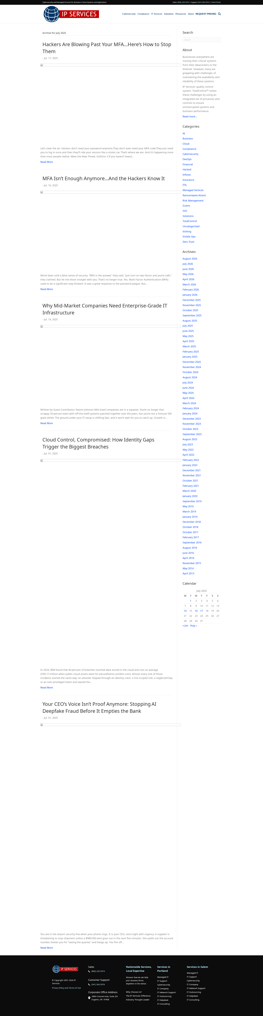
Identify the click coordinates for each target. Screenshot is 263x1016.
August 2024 (190, 377)
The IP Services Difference (138, 995)
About (191, 14)
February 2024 (191, 408)
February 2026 (191, 289)
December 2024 (192, 361)
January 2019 (190, 516)
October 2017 (190, 532)
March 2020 (189, 490)
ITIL (185, 185)
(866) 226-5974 (183, 2)
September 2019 (192, 501)
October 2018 (190, 527)
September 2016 (192, 542)
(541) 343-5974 (203, 2)
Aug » (193, 625)
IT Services (156, 14)
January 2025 (190, 356)
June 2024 (188, 387)
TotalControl (190, 221)
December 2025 (192, 300)
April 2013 (188, 573)
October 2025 (190, 310)
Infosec (187, 174)
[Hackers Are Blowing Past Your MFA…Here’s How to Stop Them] (110, 103)
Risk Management (193, 200)
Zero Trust (188, 241)
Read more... (190, 116)
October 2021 (190, 480)
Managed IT (162, 977)
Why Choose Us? (134, 992)
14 (185, 610)
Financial (188, 164)
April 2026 (188, 279)
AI (184, 133)
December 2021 (192, 470)
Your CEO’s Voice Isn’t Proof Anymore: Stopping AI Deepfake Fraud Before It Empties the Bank (99, 707)
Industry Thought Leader (137, 999)
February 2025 (191, 351)
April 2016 (188, 558)
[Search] (219, 14)
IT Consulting (163, 1003)
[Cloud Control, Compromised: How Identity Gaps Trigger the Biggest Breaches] (110, 561)
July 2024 (188, 382)
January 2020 (190, 496)
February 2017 (191, 537)
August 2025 (190, 320)
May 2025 (188, 336)
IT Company (163, 988)
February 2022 (191, 460)
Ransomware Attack (194, 195)
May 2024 (188, 392)
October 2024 (190, 372)
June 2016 (188, 552)
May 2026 (188, 274)
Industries (169, 14)
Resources (180, 14)
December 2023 (192, 418)
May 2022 (188, 449)
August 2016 (190, 547)
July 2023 (188, 444)
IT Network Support (166, 992)
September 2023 (192, 434)
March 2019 (189, 511)
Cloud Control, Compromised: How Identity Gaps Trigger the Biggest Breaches (98, 443)
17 (201, 610)
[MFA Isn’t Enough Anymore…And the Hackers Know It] (110, 230)
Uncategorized (191, 226)
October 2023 (190, 429)
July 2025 (188, 325)
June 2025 (188, 331)
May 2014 (188, 568)
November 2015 (192, 563)
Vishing (187, 231)
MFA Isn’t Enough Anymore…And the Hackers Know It (103, 178)
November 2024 (192, 367)
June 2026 (188, 269)
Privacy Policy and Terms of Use (66, 988)
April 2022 (188, 454)
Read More (46, 162)
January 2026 (190, 294)
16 (196, 610)
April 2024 (188, 398)
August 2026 (190, 258)
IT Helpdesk (162, 1000)
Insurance (188, 179)
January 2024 (190, 413)
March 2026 (189, 284)
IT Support (162, 980)
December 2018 (192, 521)
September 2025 (192, 315)
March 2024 (189, 403)
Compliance (143, 14)
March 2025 (189, 346)
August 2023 (190, 439)
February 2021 (191, 485)
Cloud (186, 143)
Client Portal (216, 2)
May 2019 (188, 506)
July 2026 (188, 263)
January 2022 (190, 465)
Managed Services (193, 190)
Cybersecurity (129, 14)
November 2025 (192, 305)
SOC (185, 210)
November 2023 (192, 423)
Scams (186, 205)
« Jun (185, 625)
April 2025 (188, 341)
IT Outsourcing (164, 996)
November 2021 (192, 475)
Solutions (188, 216)
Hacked (187, 169)
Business (188, 138)
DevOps (187, 159)
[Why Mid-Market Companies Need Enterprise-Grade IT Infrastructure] (110, 364)
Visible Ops (189, 236)
